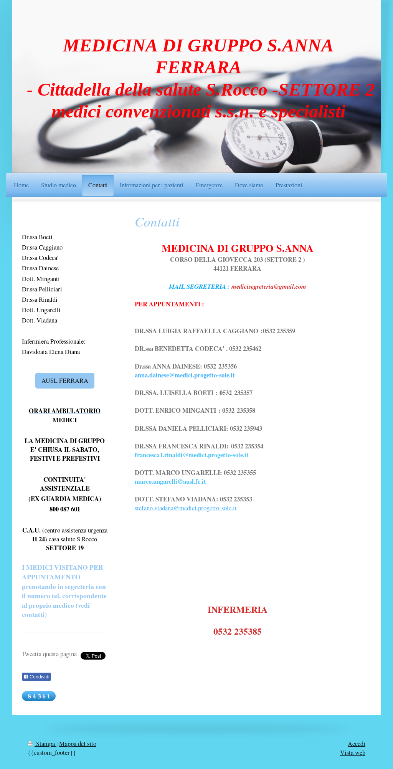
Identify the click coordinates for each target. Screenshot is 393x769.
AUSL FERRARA (64, 380)
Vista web (352, 752)
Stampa (45, 743)
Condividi (39, 677)
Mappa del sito (77, 743)
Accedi (356, 743)
